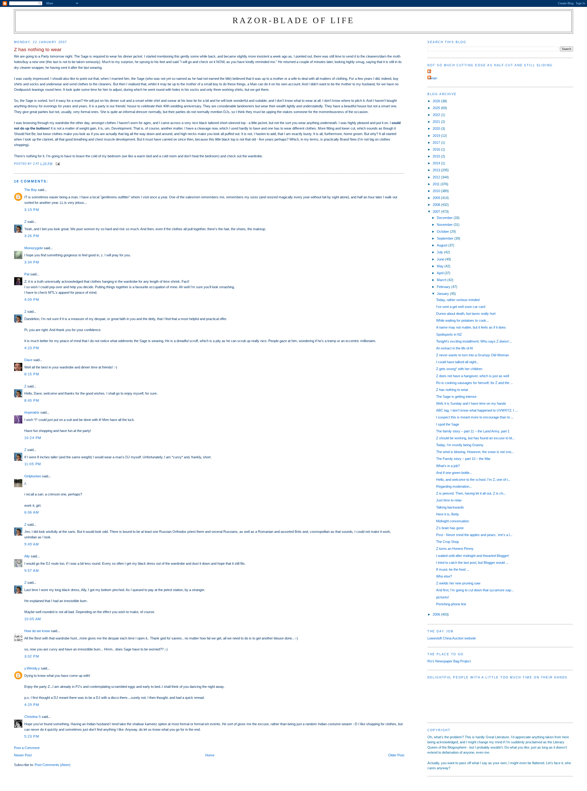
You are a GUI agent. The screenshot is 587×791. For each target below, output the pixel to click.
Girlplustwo (32, 476)
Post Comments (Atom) (52, 765)
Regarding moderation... (454, 486)
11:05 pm (32, 464)
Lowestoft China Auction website (451, 638)
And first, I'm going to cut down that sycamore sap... (475, 590)
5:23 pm (31, 736)
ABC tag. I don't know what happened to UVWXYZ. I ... (477, 410)
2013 (437, 170)
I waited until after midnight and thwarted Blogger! (472, 556)
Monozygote (33, 248)
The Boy (30, 190)
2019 (437, 136)
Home (209, 755)
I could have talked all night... (457, 362)
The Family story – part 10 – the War (463, 459)
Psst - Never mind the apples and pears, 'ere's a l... (474, 535)
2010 (437, 191)
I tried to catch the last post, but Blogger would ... (472, 562)
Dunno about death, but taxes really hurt (466, 313)
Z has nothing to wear (452, 390)
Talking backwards (450, 507)
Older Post (396, 755)
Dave (28, 360)
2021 (437, 122)
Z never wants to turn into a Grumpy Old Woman (472, 355)
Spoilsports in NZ (449, 334)
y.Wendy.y (32, 668)
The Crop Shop (447, 542)
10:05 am (32, 619)
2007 (437, 211)
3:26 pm (31, 236)
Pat (26, 274)
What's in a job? (448, 466)
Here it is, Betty (447, 514)
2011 (436, 184)
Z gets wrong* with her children (459, 369)
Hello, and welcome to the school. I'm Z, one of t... (473, 479)
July (440, 252)
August (442, 245)
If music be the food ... (452, 569)
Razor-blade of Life (294, 20)
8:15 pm (31, 374)
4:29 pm (31, 705)
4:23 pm (31, 348)
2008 (437, 205)
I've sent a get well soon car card (460, 307)
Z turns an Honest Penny (454, 548)
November (445, 225)
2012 (437, 177)
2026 (437, 101)
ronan (433, 78)
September (445, 238)
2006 (437, 614)
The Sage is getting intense (456, 396)
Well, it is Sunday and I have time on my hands (471, 403)
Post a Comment (26, 748)
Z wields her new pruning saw (458, 583)
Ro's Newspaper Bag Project (449, 661)
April (440, 273)
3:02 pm (31, 656)
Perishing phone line (451, 604)
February (444, 287)
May (440, 266)
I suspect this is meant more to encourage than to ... (475, 417)
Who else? (444, 576)
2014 (437, 163)
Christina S (32, 717)
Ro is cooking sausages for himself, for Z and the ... (474, 383)
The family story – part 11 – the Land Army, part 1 (472, 431)
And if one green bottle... (454, 473)
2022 (437, 115)
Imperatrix (31, 412)
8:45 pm (31, 400)
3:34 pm (31, 262)
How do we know (37, 631)
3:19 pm (31, 210)
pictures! (442, 597)
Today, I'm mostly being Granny (459, 445)
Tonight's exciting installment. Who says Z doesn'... (474, 341)
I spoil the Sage (447, 424)
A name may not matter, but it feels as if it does (471, 327)
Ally (27, 556)
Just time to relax (449, 500)
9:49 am (31, 544)
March (442, 280)
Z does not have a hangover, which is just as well (472, 376)
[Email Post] (57, 163)
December (445, 218)
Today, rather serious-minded (457, 300)
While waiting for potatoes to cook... (462, 320)
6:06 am (31, 512)
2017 (437, 142)
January (443, 294)
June (441, 259)
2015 (437, 156)
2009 (437, 198)
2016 (437, 149)
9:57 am (31, 571)
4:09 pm (31, 299)
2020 (437, 128)
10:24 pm (33, 438)
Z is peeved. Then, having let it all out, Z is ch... (471, 493)
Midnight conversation (452, 521)
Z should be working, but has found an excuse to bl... (475, 438)
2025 (437, 108)
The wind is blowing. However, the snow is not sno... (475, 452)
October (443, 231)
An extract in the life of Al (454, 348)
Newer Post (23, 755)
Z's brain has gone (450, 528)
